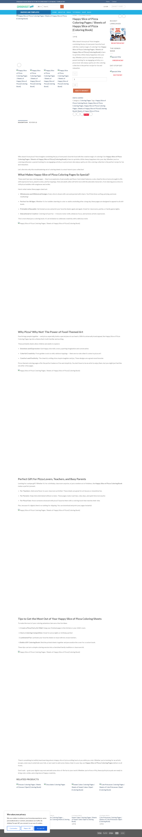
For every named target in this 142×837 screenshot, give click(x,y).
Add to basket (82, 91)
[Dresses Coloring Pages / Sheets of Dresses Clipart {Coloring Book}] (29, 798)
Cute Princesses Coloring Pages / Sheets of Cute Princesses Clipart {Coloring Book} (110, 819)
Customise (13, 828)
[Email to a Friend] (82, 114)
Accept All (40, 828)
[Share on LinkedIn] (91, 114)
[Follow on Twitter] (122, 1)
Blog (89, 12)
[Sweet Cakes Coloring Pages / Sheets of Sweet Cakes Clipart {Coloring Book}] (84, 798)
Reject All (27, 828)
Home (108, 1)
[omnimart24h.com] (25, 6)
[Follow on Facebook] (118, 1)
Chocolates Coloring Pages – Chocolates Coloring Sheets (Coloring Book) (56, 819)
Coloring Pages (85, 15)
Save (87, 114)
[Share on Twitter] (78, 114)
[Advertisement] (71, 140)
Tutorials (76, 12)
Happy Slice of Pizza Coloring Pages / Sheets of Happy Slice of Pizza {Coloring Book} (90, 108)
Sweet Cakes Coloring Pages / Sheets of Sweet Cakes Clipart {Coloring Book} (84, 819)
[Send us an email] (124, 1)
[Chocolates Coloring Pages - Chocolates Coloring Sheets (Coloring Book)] (57, 798)
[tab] (23, 122)
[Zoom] (19, 65)
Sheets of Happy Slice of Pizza (88, 111)
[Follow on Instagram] (120, 1)
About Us (61, 12)
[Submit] (62, 6)
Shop (84, 12)
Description (23, 122)
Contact (114, 1)
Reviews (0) (33, 122)
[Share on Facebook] (74, 114)
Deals (69, 12)
